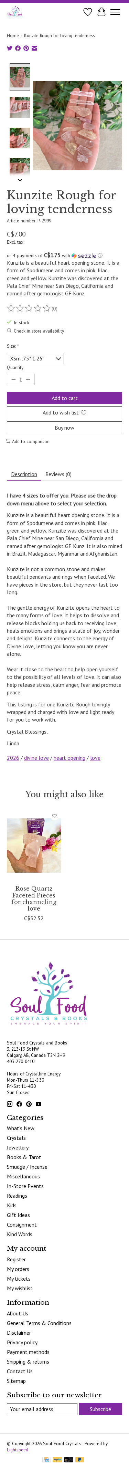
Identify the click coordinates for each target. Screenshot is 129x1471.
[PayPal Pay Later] (79, 1460)
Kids (12, 1205)
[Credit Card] (46, 1460)
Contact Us (20, 1371)
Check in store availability (39, 331)
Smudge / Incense (27, 1166)
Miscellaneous (23, 1176)
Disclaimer (19, 1332)
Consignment (22, 1224)
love (95, 757)
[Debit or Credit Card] (68, 1460)
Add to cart (65, 398)
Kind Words (19, 1234)
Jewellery (18, 1147)
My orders (18, 1268)
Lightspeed (17, 1450)
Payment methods (28, 1351)
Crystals (16, 1137)
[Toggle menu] (115, 12)
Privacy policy (22, 1342)
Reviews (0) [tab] (58, 474)
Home (13, 35)
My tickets (19, 1278)
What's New (20, 1128)
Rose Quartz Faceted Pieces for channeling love (34, 898)
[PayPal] (57, 1460)
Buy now (64, 427)
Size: (13, 346)
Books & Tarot (24, 1157)
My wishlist (20, 1288)
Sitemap (16, 1380)
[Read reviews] (29, 308)
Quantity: (15, 367)
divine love (36, 757)
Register (16, 1259)
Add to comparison (31, 441)
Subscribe (100, 1409)
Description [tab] (24, 474)
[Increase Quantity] (27, 379)
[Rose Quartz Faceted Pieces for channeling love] (34, 845)
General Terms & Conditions (39, 1323)
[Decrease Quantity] (13, 379)
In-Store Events (25, 1186)
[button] (64, 255)
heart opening (69, 757)
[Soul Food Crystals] (15, 12)
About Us (17, 1313)
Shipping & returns (28, 1361)
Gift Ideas (18, 1214)
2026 (13, 757)
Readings (17, 1195)
